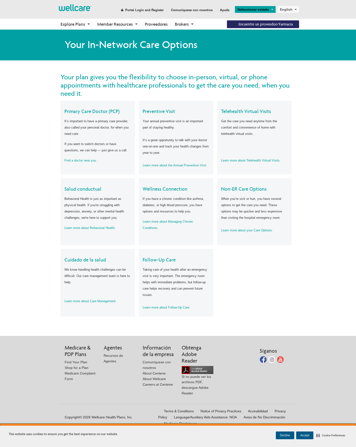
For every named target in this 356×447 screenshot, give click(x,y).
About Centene (154, 373)
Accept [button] (304, 435)
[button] (330, 435)
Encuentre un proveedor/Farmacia (266, 24)
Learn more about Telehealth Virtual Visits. (251, 160)
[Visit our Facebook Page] (264, 359)
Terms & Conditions (179, 411)
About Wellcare (154, 379)
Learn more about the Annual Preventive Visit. (175, 165)
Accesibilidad (258, 411)
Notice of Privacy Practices (221, 411)
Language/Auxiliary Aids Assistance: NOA (205, 417)
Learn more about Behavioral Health (89, 228)
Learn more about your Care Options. (247, 230)
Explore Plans (73, 24)
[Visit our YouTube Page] (280, 359)
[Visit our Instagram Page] (272, 359)
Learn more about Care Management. (90, 301)
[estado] (75, 7)
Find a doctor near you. (80, 160)
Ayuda (224, 10)
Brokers (182, 24)
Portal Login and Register (144, 10)
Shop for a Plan (76, 368)
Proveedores (156, 24)
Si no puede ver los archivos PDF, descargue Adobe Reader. (196, 385)
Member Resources (115, 24)
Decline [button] (285, 435)
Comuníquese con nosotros (192, 10)
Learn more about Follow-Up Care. (166, 307)
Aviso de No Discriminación (264, 417)
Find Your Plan (76, 362)
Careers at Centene (158, 384)
